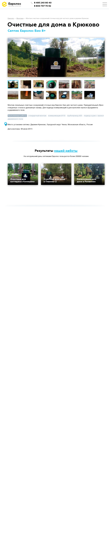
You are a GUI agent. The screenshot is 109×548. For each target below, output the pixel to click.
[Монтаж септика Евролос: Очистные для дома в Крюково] (56, 57)
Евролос (11, 18)
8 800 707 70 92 (42, 6)
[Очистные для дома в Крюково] (13, 84)
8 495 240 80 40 (43, 3)
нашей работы (65, 151)
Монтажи (19, 18)
